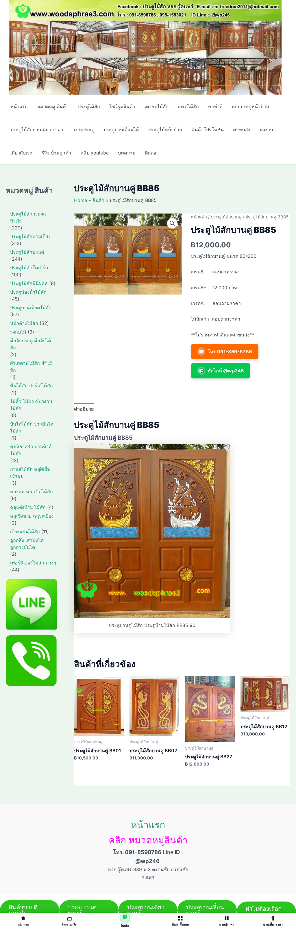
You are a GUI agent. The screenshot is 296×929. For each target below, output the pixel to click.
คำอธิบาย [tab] (84, 409)
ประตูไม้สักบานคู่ (226, 217)
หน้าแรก (148, 824)
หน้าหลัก (199, 217)
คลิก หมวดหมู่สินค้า (148, 840)
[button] (172, 223)
